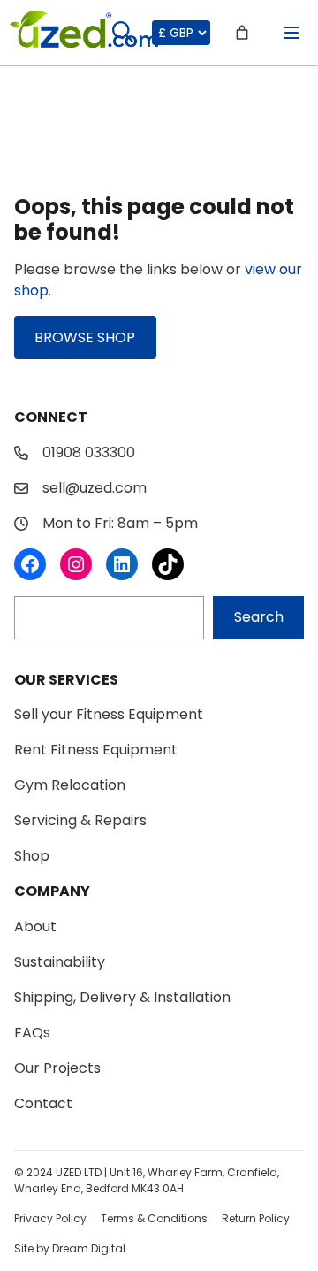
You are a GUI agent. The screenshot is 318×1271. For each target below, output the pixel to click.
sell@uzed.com (94, 488)
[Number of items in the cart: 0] (242, 32)
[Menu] (291, 32)
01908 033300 (88, 452)
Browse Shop (84, 337)
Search (259, 617)
